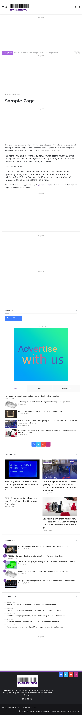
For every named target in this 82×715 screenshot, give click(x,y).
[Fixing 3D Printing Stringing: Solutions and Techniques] (11, 414)
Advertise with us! (74, 711)
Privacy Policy (45, 711)
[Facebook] (23, 699)
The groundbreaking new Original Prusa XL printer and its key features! (46, 581)
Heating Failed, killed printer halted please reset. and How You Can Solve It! (21, 484)
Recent (14, 388)
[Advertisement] (41, 34)
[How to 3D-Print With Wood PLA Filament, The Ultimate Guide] (11, 549)
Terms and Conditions (59, 711)
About (38, 711)
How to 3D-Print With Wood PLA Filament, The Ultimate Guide (42, 547)
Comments (66, 388)
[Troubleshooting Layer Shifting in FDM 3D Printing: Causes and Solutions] (11, 565)
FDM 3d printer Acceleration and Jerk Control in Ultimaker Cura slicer (32, 396)
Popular (39, 388)
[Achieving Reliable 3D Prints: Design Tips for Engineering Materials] (11, 405)
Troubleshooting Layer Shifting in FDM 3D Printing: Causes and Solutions (47, 562)
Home (8, 94)
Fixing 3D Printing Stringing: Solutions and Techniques (32, 53)
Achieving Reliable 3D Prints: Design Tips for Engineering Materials (44, 402)
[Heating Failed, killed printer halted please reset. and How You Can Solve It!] (22, 469)
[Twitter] (26, 699)
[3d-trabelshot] (19, 7)
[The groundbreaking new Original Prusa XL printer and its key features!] (11, 584)
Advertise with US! (41, 327)
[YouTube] (28, 699)
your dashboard (44, 185)
